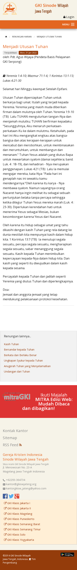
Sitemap (10, 437)
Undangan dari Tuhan (17, 371)
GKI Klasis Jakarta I (18, 503)
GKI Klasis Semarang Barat (23, 524)
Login (69, 17)
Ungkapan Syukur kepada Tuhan (23, 360)
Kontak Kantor (15, 430)
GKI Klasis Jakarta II (19, 508)
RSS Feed (11, 444)
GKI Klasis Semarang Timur (24, 529)
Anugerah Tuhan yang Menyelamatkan (27, 366)
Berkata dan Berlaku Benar (20, 355)
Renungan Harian (22, 37)
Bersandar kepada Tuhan (19, 349)
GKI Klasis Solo (16, 534)
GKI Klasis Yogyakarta (20, 540)
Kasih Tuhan (11, 344)
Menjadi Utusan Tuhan (49, 37)
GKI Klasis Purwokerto (20, 519)
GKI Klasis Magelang (19, 513)
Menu (66, 24)
